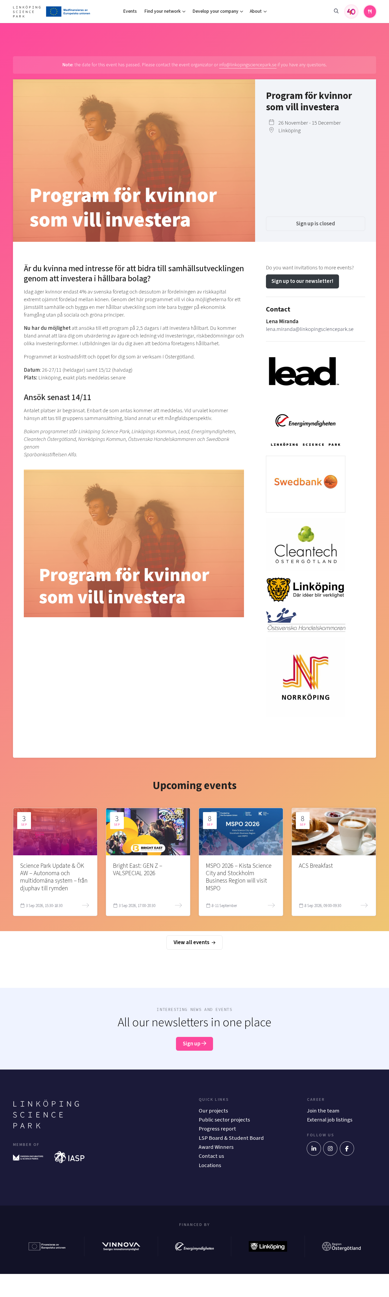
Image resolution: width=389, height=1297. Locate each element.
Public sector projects (224, 1120)
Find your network (162, 11)
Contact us (211, 1156)
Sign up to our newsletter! (302, 281)
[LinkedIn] (314, 1148)
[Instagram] (330, 1148)
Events (130, 11)
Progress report (217, 1129)
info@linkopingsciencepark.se (248, 65)
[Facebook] (347, 1148)
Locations (210, 1165)
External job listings (329, 1120)
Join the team (323, 1111)
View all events (192, 942)
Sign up (192, 1044)
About (256, 11)
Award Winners (216, 1147)
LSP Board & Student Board (231, 1138)
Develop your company (215, 11)
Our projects (213, 1111)
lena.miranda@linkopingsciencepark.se (310, 329)
